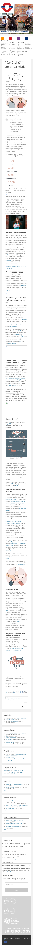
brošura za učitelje (11, 499)
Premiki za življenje (21, 718)
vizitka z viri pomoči (11, 255)
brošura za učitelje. (16, 331)
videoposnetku (13, 326)
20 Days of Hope (10, 787)
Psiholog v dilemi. (10, 808)
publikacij (18, 621)
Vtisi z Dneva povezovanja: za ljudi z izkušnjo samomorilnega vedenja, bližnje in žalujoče (25, 704)
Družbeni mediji (14, 772)
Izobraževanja (9, 743)
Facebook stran (14, 721)
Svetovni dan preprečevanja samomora (15, 733)
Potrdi (17, 890)
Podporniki (7, 940)
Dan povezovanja (10, 757)
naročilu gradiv (10, 719)
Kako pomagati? (12, 41)
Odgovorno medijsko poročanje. (14, 826)
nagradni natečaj (10, 424)
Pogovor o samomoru (17, 542)
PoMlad (6, 774)
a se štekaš (14, 698)
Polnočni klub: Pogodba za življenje (14, 784)
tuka (20, 341)
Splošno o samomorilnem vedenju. (14, 820)
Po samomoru (20, 41)
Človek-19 (6, 772)
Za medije (28, 41)
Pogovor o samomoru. (11, 803)
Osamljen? (21, 772)
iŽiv (22, 336)
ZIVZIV (5, 771)
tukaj (9, 385)
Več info (25, 880)
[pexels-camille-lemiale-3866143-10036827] (16, 269)
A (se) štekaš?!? (15, 771)
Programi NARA (10, 742)
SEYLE (8, 610)
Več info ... (9, 872)
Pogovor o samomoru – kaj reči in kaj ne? (22, 706)
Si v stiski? (4, 41)
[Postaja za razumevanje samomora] (7, 12)
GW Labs (6, 938)
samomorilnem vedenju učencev (15, 324)
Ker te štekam (9, 739)
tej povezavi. (21, 564)
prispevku (8, 260)
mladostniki (15, 700)
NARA (9, 771)
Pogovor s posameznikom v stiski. (14, 823)
